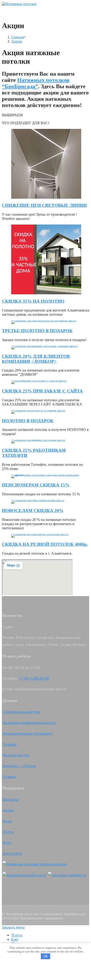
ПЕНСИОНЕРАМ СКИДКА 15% (36, 485)
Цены (7, 821)
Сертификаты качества (21, 712)
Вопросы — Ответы (19, 766)
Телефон (10, 744)
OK (45, 956)
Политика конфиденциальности (29, 723)
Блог (15, 939)
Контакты (11, 799)
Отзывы (9, 777)
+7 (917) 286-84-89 (34, 678)
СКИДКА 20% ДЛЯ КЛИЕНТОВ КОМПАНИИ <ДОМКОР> (36, 359)
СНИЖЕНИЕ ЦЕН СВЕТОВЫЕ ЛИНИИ (44, 205)
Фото (7, 843)
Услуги (8, 832)
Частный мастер (16, 755)
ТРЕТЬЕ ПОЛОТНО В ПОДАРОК (37, 330)
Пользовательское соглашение (27, 733)
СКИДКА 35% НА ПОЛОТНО (33, 301)
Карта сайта (12, 853)
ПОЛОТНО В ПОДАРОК (27, 420)
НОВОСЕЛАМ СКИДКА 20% (32, 510)
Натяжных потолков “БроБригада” (36, 83)
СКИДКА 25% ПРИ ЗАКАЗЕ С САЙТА (42, 391)
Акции (8, 810)
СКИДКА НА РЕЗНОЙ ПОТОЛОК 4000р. (45, 544)
